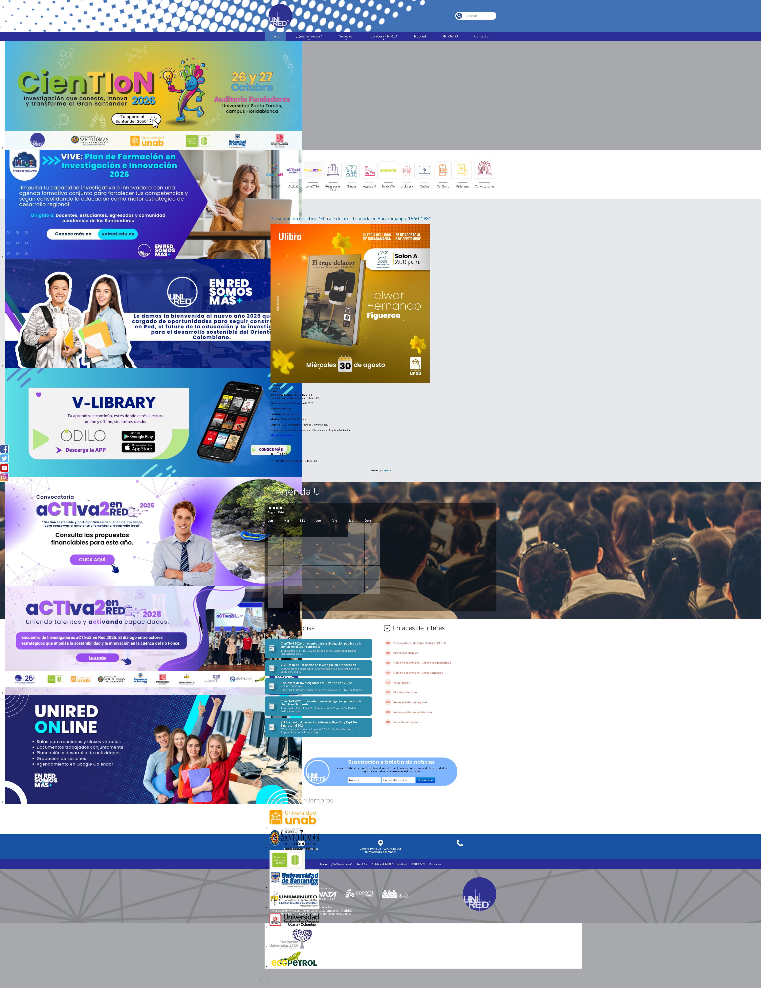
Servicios (346, 36)
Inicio (275, 36)
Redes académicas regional (410, 702)
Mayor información (282, 435)
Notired (420, 36)
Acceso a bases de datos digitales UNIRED (419, 643)
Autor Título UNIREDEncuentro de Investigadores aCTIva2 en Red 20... (322, 690)
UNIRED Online (14, 805)
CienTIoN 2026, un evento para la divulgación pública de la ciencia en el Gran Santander (321, 645)
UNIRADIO (450, 36)
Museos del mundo (405, 692)
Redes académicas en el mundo (412, 712)
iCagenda (386, 470)
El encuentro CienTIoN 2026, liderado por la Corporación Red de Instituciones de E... (318, 652)
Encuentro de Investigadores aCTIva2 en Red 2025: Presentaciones (316, 684)
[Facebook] (4, 449)
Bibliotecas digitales (405, 652)
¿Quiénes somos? (309, 36)
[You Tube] (4, 468)
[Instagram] (4, 477)
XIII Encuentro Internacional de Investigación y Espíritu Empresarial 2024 (319, 724)
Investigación (401, 682)
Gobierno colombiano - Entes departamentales (422, 662)
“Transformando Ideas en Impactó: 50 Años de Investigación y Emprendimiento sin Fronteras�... (317, 731)
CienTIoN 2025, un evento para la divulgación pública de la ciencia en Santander (321, 702)
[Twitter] (4, 458)
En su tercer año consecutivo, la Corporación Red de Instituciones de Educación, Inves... (320, 670)
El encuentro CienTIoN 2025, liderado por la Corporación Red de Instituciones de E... (318, 710)
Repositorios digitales (406, 722)
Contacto (481, 36)
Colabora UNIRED (383, 36)
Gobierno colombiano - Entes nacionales (418, 672)
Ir (459, 16)
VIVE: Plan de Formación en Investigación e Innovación (318, 664)
